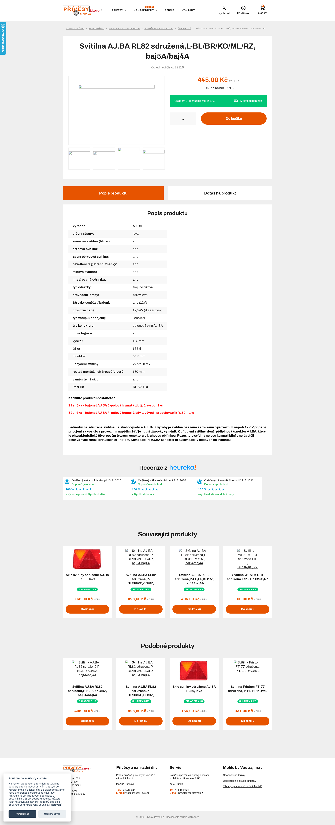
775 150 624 (128, 790)
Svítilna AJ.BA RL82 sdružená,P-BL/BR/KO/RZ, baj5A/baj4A (194, 579)
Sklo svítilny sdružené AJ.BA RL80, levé (87, 577)
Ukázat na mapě (72, 785)
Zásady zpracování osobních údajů (242, 786)
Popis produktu (113, 193)
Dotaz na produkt (220, 193)
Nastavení (55, 804)
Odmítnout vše (52, 813)
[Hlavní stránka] (82, 10)
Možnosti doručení (251, 100)
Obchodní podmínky (234, 775)
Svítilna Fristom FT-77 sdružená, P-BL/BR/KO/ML (247, 689)
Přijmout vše (22, 813)
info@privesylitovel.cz (137, 793)
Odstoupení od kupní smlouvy (239, 781)
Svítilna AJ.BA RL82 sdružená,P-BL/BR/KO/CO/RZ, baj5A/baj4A (141, 581)
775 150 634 (182, 790)
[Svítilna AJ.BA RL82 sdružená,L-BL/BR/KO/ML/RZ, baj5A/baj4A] (116, 110)
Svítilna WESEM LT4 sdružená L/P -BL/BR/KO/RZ (247, 577)
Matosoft (193, 817)
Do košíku (234, 118)
